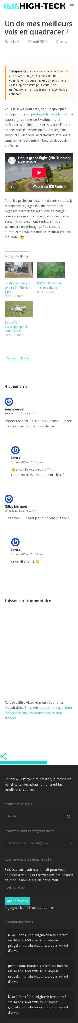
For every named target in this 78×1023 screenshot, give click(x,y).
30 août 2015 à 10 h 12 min (20, 413)
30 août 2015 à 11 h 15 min (27, 462)
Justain (13, 966)
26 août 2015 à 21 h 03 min (20, 510)
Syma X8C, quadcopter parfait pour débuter (16, 327)
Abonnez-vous (17, 901)
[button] (72, 6)
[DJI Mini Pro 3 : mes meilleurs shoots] (51, 270)
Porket (25, 358)
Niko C (14, 42)
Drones (61, 42)
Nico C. (16, 458)
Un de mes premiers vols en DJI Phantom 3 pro (18, 287)
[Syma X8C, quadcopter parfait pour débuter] (19, 309)
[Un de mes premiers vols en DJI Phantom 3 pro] (19, 270)
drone (11, 358)
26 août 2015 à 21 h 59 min (27, 554)
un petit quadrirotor (42, 114)
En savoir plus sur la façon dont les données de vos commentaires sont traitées (38, 713)
